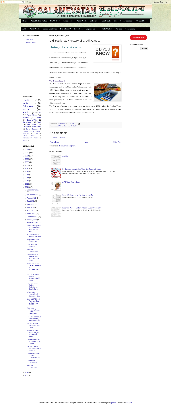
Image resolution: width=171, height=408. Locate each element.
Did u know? (65, 29)
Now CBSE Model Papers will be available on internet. (33, 302)
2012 (27, 184)
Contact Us (140, 21)
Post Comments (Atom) (67, 146)
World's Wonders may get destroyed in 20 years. (33, 277)
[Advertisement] (52, 389)
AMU (24, 29)
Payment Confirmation (32, 250)
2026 (27, 150)
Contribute (106, 21)
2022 (27, 162)
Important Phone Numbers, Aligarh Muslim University (81, 208)
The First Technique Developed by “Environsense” (34, 319)
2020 (27, 168)
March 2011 (31, 214)
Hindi (26, 100)
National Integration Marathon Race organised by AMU (34, 228)
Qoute (36, 133)
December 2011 (33, 190)
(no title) (65, 156)
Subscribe (94, 21)
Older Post (117, 142)
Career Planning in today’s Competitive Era (33, 355)
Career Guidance (50, 29)
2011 (27, 187)
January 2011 (32, 220)
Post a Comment (59, 137)
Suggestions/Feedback (123, 21)
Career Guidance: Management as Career (33, 342)
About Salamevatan (39, 21)
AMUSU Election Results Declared (34, 235)
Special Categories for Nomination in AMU (77, 195)
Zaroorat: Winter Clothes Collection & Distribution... (32, 286)
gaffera (113, 403)
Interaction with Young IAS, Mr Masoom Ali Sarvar (33, 333)
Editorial (26, 127)
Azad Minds (82, 21)
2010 (27, 372)
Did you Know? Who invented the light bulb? (34, 348)
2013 (27, 181)
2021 (27, 165)
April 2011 (31, 210)
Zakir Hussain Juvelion (32, 245)
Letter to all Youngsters (32, 361)
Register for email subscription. (33, 240)
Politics (119, 29)
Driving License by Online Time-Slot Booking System (81, 169)
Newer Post (54, 142)
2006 (27, 375)
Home (24, 21)
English (75, 126)
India (25, 103)
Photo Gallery (106, 29)
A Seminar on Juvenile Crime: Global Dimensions (33, 311)
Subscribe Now (138, 37)
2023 (27, 159)
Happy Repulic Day (34, 223)
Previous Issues (30, 42)
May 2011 (30, 207)
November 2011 (33, 195)
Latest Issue (68, 21)
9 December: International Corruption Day (33, 294)
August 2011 (31, 198)
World (38, 117)
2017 (27, 171)
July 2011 (30, 201)
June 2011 (31, 204)
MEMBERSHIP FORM (30, 138)
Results (25, 140)
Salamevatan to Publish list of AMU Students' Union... (33, 257)
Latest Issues (29, 135)
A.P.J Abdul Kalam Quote (71, 182)
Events (38, 122)
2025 (27, 153)
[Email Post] (79, 123)
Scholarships (130, 29)
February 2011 (32, 217)
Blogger (129, 403)
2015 (27, 175)
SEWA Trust (55, 21)
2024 (27, 156)
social (26, 109)
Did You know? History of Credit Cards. (33, 326)
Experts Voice (91, 29)
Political (25, 131)
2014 (27, 178)
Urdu (32, 131)
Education (78, 29)
